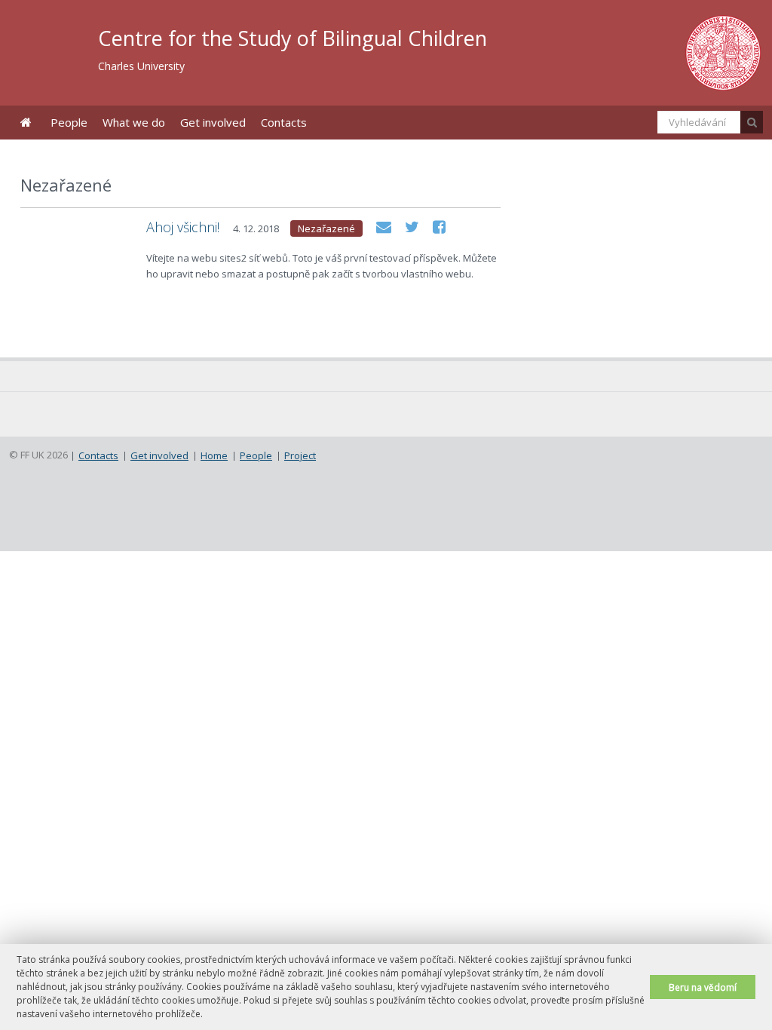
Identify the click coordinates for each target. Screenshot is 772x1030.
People (69, 122)
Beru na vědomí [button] (703, 987)
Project (300, 455)
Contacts (284, 122)
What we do (134, 122)
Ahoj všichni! (182, 227)
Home (26, 122)
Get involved (213, 122)
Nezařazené (326, 228)
